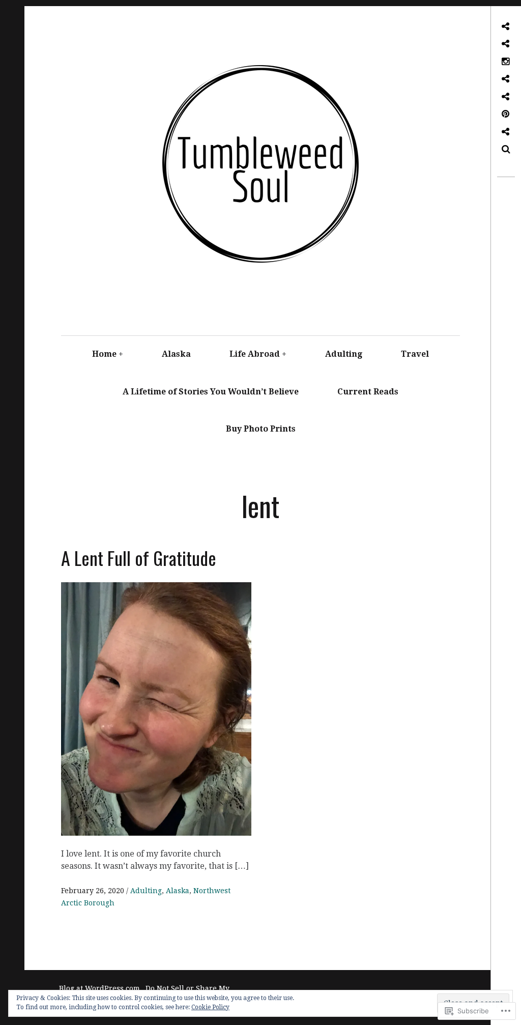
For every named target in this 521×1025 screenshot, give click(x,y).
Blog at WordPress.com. (100, 988)
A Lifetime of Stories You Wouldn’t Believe (211, 391)
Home (104, 354)
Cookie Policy (210, 1007)
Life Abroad (254, 354)
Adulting (343, 354)
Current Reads (367, 391)
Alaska (176, 354)
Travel (415, 354)
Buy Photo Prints (261, 429)
